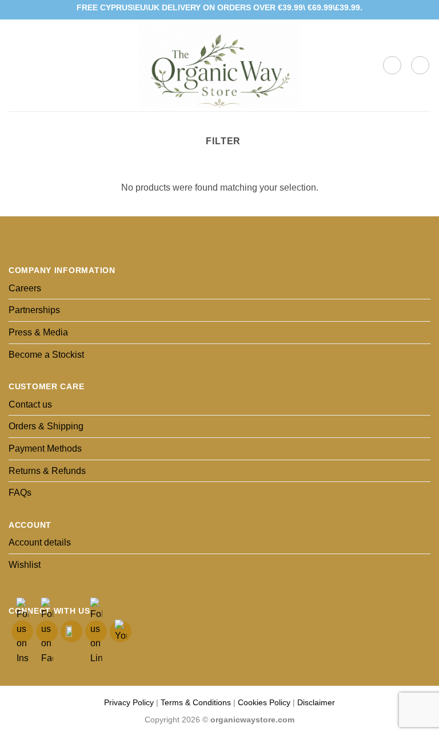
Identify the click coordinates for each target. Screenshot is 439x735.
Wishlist (25, 565)
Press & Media (38, 332)
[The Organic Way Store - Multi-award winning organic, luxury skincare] (219, 65)
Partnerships (34, 310)
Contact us (30, 404)
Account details (40, 542)
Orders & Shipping (46, 426)
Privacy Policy (129, 702)
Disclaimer (316, 702)
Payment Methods (45, 448)
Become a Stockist (46, 354)
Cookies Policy (264, 702)
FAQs (20, 492)
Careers (25, 288)
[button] (15, 65)
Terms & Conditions (196, 702)
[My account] (420, 65)
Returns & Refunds (47, 471)
